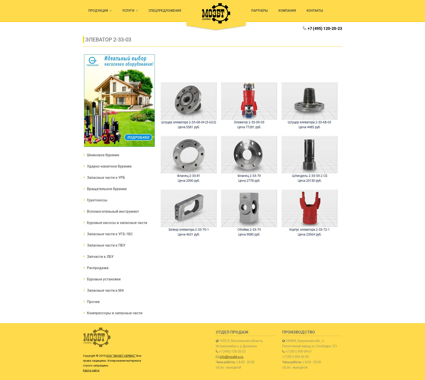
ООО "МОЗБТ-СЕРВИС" (121, 355)
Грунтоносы (97, 200)
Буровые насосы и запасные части (117, 223)
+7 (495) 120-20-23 (324, 28)
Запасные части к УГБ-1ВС (110, 234)
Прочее (93, 302)
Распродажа (97, 268)
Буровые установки (104, 279)
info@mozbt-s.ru (231, 357)
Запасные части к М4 (105, 290)
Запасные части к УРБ (106, 178)
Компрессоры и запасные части (114, 313)
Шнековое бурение (103, 155)
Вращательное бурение (107, 189)
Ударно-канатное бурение (109, 166)
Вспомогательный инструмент (113, 211)
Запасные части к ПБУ (106, 245)
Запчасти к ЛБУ (100, 257)
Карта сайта (91, 370)
